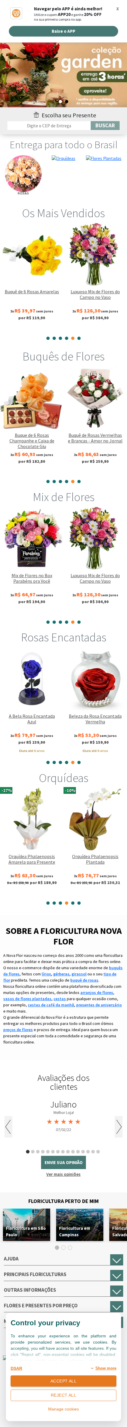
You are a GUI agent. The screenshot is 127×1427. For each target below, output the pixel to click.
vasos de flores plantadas (27, 998)
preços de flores (18, 1029)
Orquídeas (63, 778)
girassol (79, 974)
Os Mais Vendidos (63, 213)
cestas (59, 998)
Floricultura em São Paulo (26, 1231)
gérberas (61, 974)
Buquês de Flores (63, 356)
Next (119, 1127)
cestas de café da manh (51, 1005)
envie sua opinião (64, 1162)
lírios (46, 974)
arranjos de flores (96, 992)
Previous (8, 1127)
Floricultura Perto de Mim (63, 1201)
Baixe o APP (63, 31)
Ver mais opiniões (63, 1174)
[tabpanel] (63, 78)
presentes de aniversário (99, 1005)
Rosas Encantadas (63, 637)
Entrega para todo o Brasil (64, 144)
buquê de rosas (84, 980)
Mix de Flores (64, 497)
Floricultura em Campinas (74, 1231)
